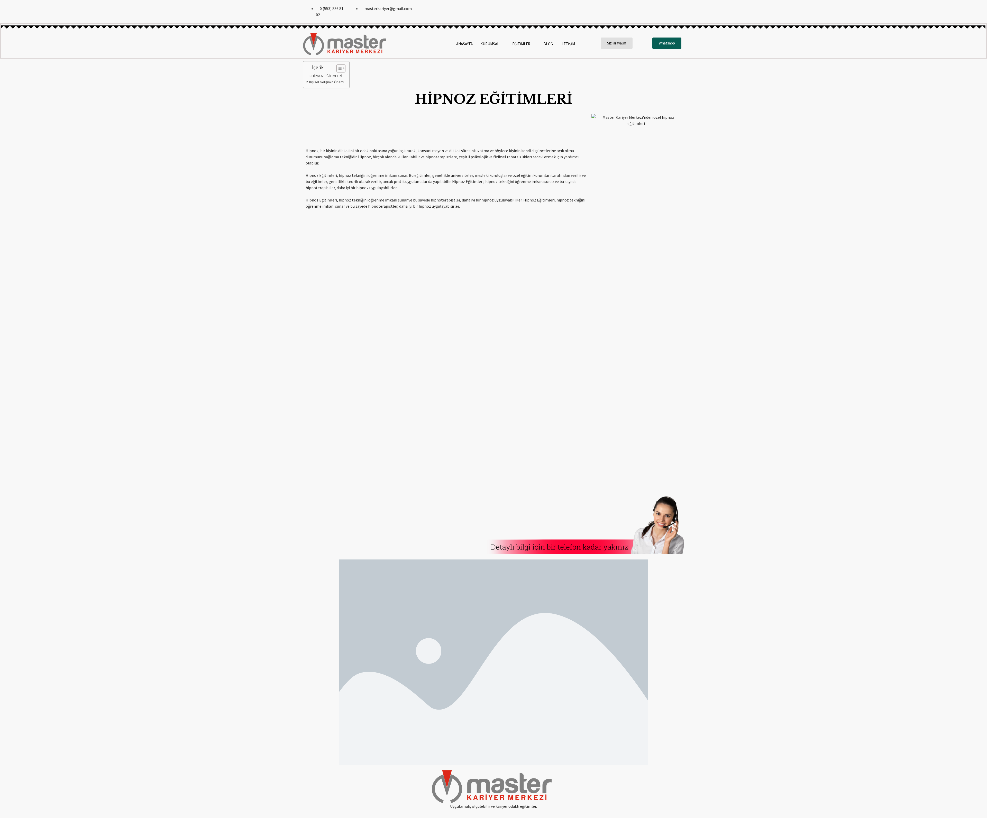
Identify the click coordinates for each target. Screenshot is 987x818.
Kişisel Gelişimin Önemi (326, 82)
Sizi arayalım (616, 43)
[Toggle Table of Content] (338, 68)
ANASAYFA (464, 43)
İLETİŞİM (568, 43)
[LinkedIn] (667, 11)
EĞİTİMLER (521, 43)
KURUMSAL (489, 43)
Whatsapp (667, 43)
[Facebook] (645, 11)
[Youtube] (678, 11)
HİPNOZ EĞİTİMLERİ (327, 75)
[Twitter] (656, 11)
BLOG (548, 43)
